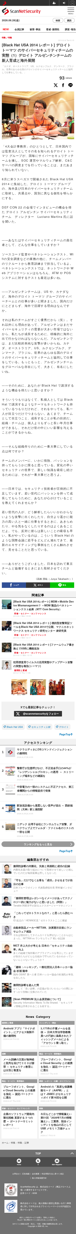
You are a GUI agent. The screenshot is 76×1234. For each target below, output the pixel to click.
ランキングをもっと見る (38, 844)
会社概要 (35, 1174)
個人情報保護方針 (39, 1178)
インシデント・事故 (47, 1023)
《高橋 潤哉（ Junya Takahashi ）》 (54, 579)
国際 (4, 1054)
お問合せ (16, 1174)
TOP (38, 1153)
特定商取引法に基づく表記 (53, 1174)
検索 (58, 20)
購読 (69, 20)
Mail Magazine (57, 1164)
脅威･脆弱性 (52, 29)
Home (19, 1164)
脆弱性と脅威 (7, 1023)
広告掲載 (26, 1174)
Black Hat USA (15, 727)
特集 (41, 1108)
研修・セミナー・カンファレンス (16, 1108)
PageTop (64, 734)
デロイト (64, 727)
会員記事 (19, 29)
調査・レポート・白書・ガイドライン (55, 1081)
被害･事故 (35, 29)
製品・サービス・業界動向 (50, 1054)
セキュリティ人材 (41, 727)
